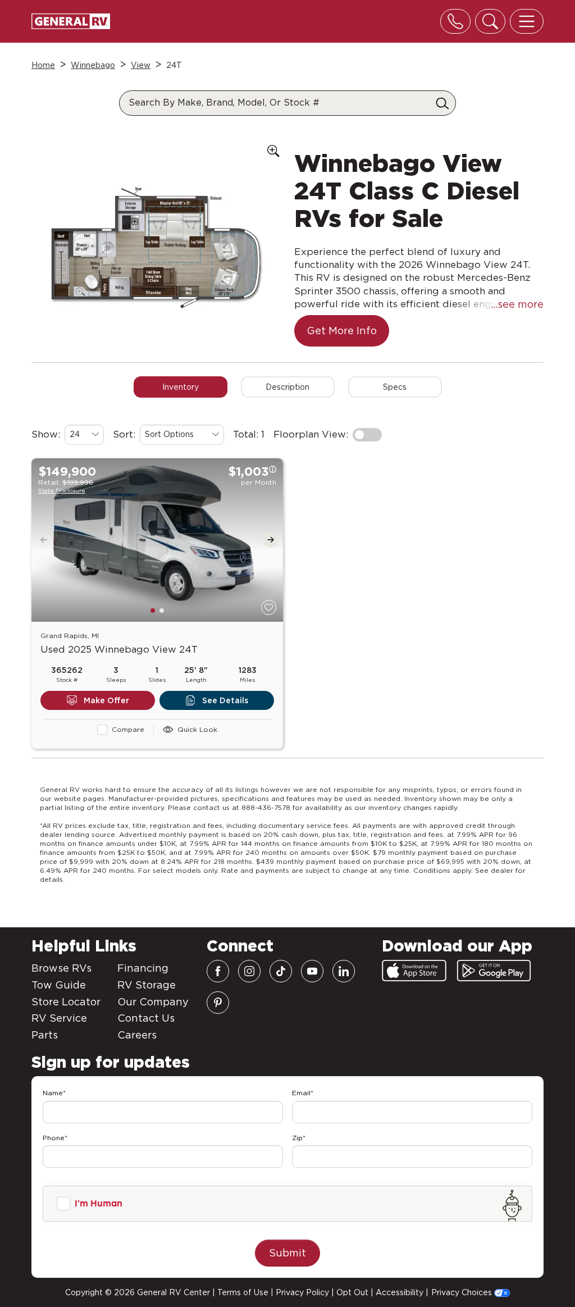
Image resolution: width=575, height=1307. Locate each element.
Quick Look (197, 729)
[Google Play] (493, 970)
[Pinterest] (218, 1002)
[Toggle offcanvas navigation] (527, 21)
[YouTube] (312, 971)
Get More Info (342, 330)
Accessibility (399, 1292)
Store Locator (66, 1002)
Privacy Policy (302, 1292)
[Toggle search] (490, 21)
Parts (44, 1035)
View (140, 65)
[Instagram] (249, 971)
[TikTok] (281, 971)
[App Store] (414, 970)
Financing (142, 968)
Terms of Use (242, 1292)
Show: (45, 434)
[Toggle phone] (455, 21)
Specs (395, 386)
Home (43, 65)
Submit (287, 1253)
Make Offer (106, 700)
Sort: (124, 434)
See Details (225, 700)
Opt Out (352, 1292)
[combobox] (84, 434)
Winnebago (93, 65)
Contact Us (146, 1018)
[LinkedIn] (343, 971)
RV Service (59, 1018)
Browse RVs (61, 968)
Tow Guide (58, 985)
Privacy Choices (462, 1292)
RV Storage (146, 985)
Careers (137, 1035)
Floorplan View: (310, 434)
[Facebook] (218, 971)
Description (287, 386)
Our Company (153, 1002)
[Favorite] (268, 607)
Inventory (180, 386)
